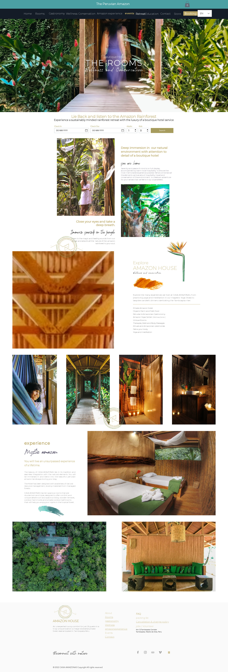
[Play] (169, 652)
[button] (187, 4)
